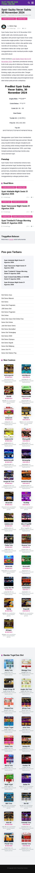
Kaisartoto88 (26, 396)
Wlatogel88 (26, 439)
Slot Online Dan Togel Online (9, 3)
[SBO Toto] (8, 801)
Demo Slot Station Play (9, 353)
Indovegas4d (8, 375)
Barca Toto (9, 765)
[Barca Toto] (8, 763)
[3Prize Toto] (26, 706)
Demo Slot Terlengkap (8, 332)
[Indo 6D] (8, 820)
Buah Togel (9, 784)
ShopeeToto (8, 708)
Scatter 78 (26, 765)
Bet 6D (26, 803)
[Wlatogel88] (26, 437)
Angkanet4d (8, 439)
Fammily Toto (26, 822)
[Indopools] (8, 415)
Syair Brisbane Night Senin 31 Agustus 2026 (14, 283)
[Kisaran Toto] (26, 543)
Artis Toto (26, 727)
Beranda (3, 15)
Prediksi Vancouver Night (19, 201)
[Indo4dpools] (26, 373)
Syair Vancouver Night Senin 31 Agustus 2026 (15, 267)
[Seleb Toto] (8, 744)
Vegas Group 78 (8, 689)
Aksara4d (8, 503)
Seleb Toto (9, 746)
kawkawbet (26, 588)
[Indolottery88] (8, 458)
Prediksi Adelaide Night (9, 187)
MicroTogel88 (26, 524)
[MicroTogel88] (26, 522)
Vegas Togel (8, 727)
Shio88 (8, 396)
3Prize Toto (26, 708)
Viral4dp (26, 503)
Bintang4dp (26, 460)
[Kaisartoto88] (26, 394)
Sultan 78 (26, 784)
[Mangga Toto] (26, 668)
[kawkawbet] (26, 585)
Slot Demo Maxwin (7, 298)
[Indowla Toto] (26, 841)
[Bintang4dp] (26, 458)
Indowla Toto (26, 844)
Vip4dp (8, 609)
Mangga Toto (26, 670)
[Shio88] (8, 394)
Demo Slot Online (7, 322)
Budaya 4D (26, 746)
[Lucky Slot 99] (8, 585)
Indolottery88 (8, 460)
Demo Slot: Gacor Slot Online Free (12, 319)
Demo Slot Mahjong (7, 346)
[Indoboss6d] (8, 522)
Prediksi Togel (21, 18)
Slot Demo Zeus (6, 295)
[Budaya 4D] (26, 744)
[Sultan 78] (26, 782)
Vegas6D (26, 609)
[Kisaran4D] (26, 564)
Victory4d (8, 566)
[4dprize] (26, 415)
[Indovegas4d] (8, 373)
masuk (11, 239)
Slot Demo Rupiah (7, 343)
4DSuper (9, 630)
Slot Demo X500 (6, 336)
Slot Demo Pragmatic (8, 312)
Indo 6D (8, 822)
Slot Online (4, 315)
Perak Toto (9, 844)
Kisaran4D (26, 566)
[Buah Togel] (8, 782)
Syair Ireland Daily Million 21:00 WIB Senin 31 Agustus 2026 (16, 278)
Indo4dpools (26, 375)
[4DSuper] (8, 628)
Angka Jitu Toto (26, 689)
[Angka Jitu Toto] (26, 687)
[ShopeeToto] (8, 706)
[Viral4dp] (26, 500)
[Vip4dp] (8, 607)
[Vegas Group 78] (8, 687)
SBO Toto (8, 803)
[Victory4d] (8, 564)
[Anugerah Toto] (8, 479)
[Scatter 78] (26, 763)
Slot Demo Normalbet (8, 329)
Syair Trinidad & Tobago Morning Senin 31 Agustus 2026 (16, 221)
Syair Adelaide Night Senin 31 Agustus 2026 (14, 261)
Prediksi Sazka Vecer (8, 18)
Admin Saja (13, 26)
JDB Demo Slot (6, 308)
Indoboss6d (9, 524)
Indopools (8, 418)
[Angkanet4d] (8, 437)
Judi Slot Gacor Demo (8, 326)
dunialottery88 (26, 481)
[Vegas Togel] (8, 725)
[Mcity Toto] (8, 668)
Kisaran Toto (26, 545)
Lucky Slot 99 (8, 588)
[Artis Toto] (26, 725)
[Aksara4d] (8, 500)
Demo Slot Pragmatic (8, 305)
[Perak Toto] (8, 841)
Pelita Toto (9, 545)
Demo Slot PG (6, 349)
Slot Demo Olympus (7, 339)
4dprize (26, 418)
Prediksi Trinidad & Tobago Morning (22, 216)
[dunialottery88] (26, 479)
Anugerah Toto (8, 481)
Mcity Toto (9, 670)
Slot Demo (4, 302)
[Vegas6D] (26, 607)
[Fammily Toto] (26, 820)
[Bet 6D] (26, 801)
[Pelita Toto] (8, 543)
